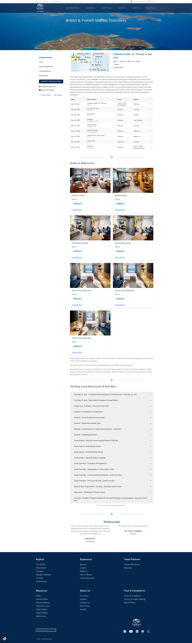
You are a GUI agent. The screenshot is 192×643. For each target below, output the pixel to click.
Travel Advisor (55, 1)
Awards (83, 609)
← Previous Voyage (44, 95)
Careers (83, 599)
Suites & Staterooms (46, 66)
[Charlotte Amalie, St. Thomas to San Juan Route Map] (90, 62)
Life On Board (86, 574)
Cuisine (83, 567)
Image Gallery (42, 612)
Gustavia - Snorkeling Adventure (85, 435)
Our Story (84, 595)
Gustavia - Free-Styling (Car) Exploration (88, 412)
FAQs (38, 595)
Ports (41, 62)
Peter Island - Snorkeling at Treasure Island (89, 492)
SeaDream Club (43, 605)
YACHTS (121, 8)
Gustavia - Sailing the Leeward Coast (87, 423)
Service (83, 564)
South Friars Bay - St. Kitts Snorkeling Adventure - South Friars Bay (98, 475)
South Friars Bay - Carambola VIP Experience (90, 463)
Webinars (128, 567)
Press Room (85, 605)
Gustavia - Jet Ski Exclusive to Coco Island (89, 417)
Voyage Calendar (43, 574)
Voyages (40, 571)
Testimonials (43, 75)
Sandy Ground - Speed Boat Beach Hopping (90, 458)
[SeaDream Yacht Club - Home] (136, 622)
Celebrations (41, 581)
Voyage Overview (45, 57)
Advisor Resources (132, 564)
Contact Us (85, 602)
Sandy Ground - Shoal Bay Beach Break (88, 452)
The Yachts (40, 564)
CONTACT (150, 8)
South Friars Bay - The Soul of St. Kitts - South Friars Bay (94, 481)
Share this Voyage (47, 90)
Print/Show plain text (48, 86)
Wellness (84, 571)
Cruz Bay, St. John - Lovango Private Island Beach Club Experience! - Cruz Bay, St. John (105, 394)
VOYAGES (90, 8)
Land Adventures (45, 71)
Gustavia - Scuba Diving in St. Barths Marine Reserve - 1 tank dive (97, 429)
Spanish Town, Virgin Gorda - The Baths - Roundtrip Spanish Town (97, 486)
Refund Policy (130, 602)
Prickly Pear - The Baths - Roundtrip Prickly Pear (91, 406)
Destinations (41, 567)
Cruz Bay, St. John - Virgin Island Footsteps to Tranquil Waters (96, 400)
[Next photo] (108, 182)
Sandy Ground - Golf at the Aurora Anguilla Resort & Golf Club (96, 440)
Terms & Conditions (132, 595)
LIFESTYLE (106, 8)
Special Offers (42, 599)
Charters (39, 577)
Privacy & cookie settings (135, 599)
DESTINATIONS (72, 8)
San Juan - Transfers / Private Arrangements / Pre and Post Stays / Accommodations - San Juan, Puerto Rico (110, 499)
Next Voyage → (58, 95)
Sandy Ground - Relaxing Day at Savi (87, 446)
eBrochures (41, 616)
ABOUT (135, 8)
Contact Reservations (51, 81)
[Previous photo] (72, 182)
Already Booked (42, 1)
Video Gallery (42, 609)
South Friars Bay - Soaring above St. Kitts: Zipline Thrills (94, 469)
